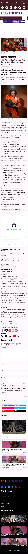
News (5, 436)
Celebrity (4, 57)
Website (3, 377)
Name (3, 364)
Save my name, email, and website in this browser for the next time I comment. (14, 384)
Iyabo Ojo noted (5, 122)
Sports (9, 436)
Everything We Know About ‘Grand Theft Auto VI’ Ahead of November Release (13, 469)
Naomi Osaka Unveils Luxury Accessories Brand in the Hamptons (13, 440)
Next (25, 400)
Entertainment (12, 57)
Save (15, 335)
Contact (18, 3)
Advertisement (10, 3)
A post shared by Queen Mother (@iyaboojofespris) (14, 244)
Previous (3, 397)
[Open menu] (2, 18)
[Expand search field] (24, 18)
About (2, 3)
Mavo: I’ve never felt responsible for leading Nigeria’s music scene (12, 455)
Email (3, 370)
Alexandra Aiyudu (6, 442)
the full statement (15, 209)
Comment (4, 347)
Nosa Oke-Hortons (5, 66)
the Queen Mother (17, 77)
